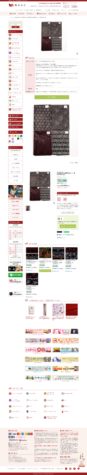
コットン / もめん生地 (17, 34)
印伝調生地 (23, 17)
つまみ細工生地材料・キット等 (15, 43)
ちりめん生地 (15, 38)
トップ (11, 17)
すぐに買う (51, 97)
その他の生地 (17, 17)
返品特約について (61, 237)
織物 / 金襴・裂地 (16, 48)
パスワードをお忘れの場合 (73, 10)
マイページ (63, 10)
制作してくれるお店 (15, 171)
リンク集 (16, 180)
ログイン (66, 6)
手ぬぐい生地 (15, 77)
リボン (13, 73)
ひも (13, 65)
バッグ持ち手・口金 (16, 92)
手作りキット (15, 81)
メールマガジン (15, 217)
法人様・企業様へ (15, 201)
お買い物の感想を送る (15, 150)
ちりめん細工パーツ (16, 84)
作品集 (15, 159)
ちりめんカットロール (17, 69)
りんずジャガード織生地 (16, 52)
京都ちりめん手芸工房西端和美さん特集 (17, 109)
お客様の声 (15, 154)
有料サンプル (16, 205)
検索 (16, 27)
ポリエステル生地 (16, 57)
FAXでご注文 (16, 209)
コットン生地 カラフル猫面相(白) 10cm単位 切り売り (58, 318)
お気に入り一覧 (56, 10)
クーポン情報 (47, 10)
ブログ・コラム (15, 167)
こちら (47, 461)
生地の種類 (15, 176)
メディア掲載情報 (15, 163)
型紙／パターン (15, 100)
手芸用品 (14, 96)
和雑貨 (13, 104)
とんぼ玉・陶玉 (15, 88)
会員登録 (74, 6)
